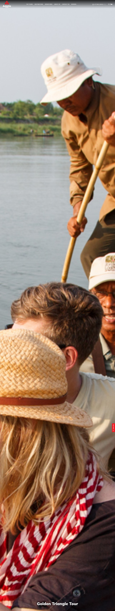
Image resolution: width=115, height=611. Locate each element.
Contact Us (65, 4)
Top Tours (29, 4)
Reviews (73, 4)
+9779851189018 (98, 4)
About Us (57, 4)
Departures (48, 4)
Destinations (39, 4)
